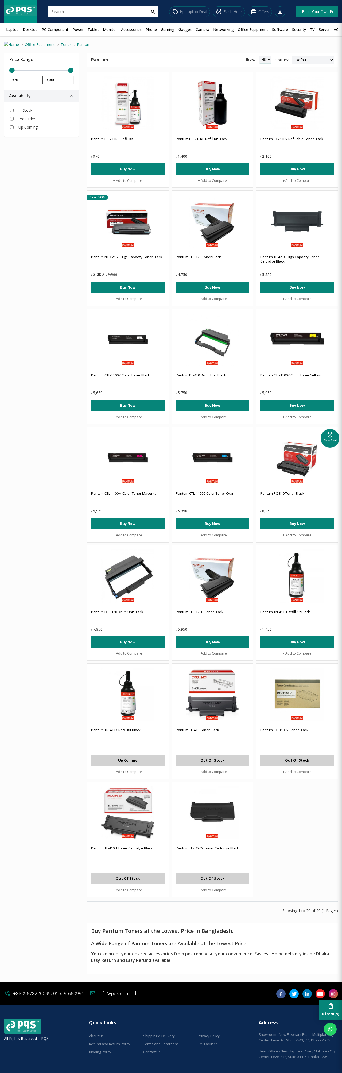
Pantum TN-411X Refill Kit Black (116, 730)
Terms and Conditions (161, 1043)
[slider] (41, 70)
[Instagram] (333, 995)
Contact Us (152, 1051)
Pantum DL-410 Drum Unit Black (201, 375)
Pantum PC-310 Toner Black (282, 493)
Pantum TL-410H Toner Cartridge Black (122, 848)
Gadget (185, 29)
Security (299, 29)
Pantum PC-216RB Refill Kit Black (201, 138)
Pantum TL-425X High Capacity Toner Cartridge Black (289, 259)
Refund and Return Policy (109, 1043)
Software (280, 29)
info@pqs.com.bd (117, 993)
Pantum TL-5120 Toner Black (198, 257)
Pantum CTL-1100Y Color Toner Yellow (290, 375)
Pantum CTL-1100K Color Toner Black (120, 375)
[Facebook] (281, 995)
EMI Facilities (208, 1043)
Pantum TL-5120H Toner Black (199, 611)
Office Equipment (253, 29)
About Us (96, 1035)
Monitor (110, 29)
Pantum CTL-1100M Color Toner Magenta (124, 493)
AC (336, 29)
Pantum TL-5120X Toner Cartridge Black (207, 848)
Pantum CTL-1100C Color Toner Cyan (205, 493)
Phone (151, 29)
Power (78, 29)
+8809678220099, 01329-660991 (48, 993)
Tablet (93, 29)
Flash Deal (330, 435)
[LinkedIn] (307, 995)
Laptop (12, 29)
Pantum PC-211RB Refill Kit (112, 138)
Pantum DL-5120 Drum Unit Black (117, 611)
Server (324, 29)
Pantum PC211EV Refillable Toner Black (291, 138)
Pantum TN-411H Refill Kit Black (285, 611)
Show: (250, 59)
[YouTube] (320, 995)
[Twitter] (294, 995)
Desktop (30, 29)
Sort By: (282, 59)
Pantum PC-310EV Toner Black (284, 730)
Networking (223, 29)
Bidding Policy (100, 1051)
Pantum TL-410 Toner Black (197, 730)
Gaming (167, 29)
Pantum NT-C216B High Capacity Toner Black (126, 257)
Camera (202, 29)
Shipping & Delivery (159, 1035)
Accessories (131, 29)
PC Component (55, 29)
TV (312, 29)
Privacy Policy (209, 1035)
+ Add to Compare (127, 180)
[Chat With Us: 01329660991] (330, 1029)
